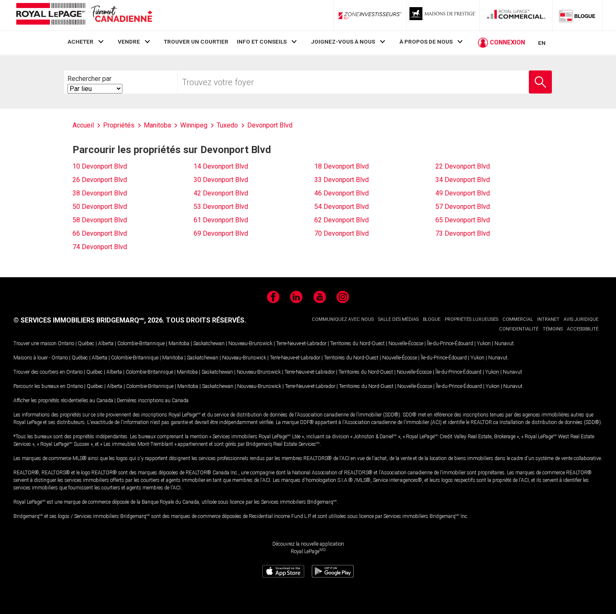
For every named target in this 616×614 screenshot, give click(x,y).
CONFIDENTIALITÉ (518, 329)
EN (542, 42)
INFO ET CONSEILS (262, 41)
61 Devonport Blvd (221, 220)
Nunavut (504, 343)
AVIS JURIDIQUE (581, 319)
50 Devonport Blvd (99, 207)
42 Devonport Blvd (221, 193)
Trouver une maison (35, 343)
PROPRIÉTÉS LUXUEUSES (471, 319)
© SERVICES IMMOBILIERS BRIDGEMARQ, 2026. (88, 320)
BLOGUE (431, 319)
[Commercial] (516, 15)
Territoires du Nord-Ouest (357, 343)
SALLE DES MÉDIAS (398, 319)
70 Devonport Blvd (341, 233)
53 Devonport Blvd (221, 207)
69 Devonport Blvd (221, 233)
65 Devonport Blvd (462, 220)
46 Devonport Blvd (341, 193)
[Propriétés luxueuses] (442, 15)
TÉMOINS (553, 329)
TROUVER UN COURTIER (196, 41)
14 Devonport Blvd (221, 166)
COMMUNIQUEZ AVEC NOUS (343, 319)
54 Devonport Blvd (341, 207)
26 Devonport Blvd (99, 180)
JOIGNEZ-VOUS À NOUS (343, 41)
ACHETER (80, 41)
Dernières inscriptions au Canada (153, 400)
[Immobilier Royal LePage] (83, 15)
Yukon (484, 343)
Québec (86, 343)
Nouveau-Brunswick (250, 343)
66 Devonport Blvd (99, 233)
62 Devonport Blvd (341, 220)
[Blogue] (577, 15)
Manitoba (178, 343)
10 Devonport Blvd (99, 166)
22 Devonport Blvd (462, 166)
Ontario (66, 343)
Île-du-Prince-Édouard (450, 343)
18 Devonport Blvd (341, 166)
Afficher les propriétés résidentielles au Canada (63, 400)
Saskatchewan (209, 343)
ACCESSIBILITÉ (582, 329)
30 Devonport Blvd (221, 180)
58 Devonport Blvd (99, 220)
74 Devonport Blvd (99, 247)
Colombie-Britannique (141, 343)
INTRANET (548, 319)
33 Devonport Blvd (341, 180)
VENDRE (129, 41)
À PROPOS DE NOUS (426, 41)
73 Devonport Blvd (462, 233)
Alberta (106, 343)
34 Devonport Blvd (462, 180)
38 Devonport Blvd (99, 193)
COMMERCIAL (517, 319)
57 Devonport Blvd (462, 207)
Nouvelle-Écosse (405, 343)
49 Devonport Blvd (462, 193)
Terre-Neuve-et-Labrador (301, 343)
